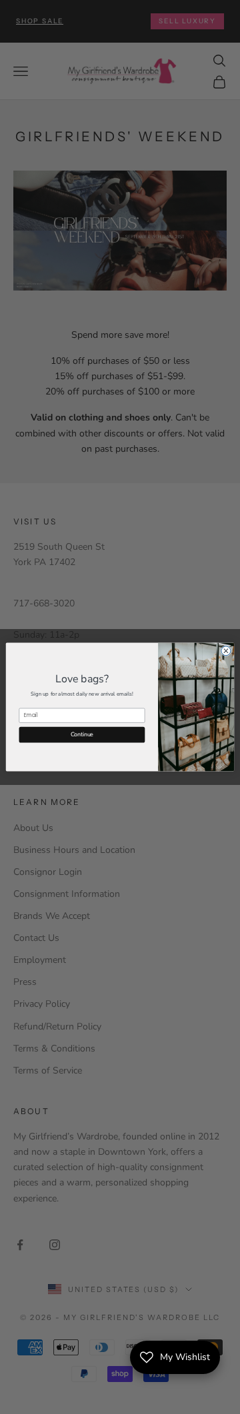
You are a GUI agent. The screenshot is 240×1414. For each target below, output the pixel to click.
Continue (82, 734)
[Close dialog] (226, 651)
